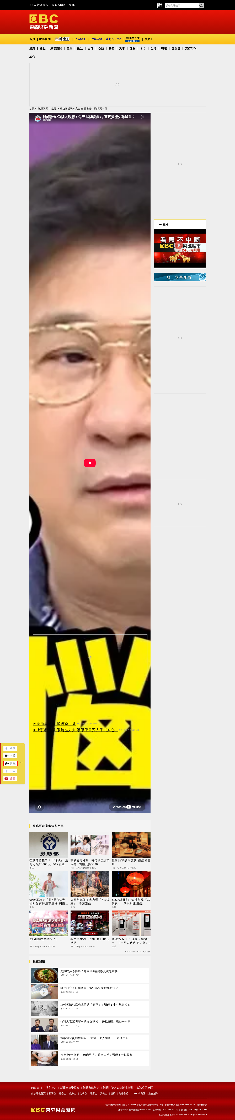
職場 (164, 48)
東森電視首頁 (38, 1093)
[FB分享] (10, 749)
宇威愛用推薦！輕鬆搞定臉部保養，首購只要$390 (90, 862)
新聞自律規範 (91, 1087)
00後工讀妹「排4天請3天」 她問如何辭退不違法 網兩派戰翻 (48, 902)
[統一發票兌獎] (180, 280)
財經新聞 (45, 39)
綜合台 (62, 1093)
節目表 (35, 1087)
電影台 (93, 1093)
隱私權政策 (202, 1104)
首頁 (32, 39)
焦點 (43, 48)
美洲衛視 (123, 1093)
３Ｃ (143, 48)
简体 (72, 4)
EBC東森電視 (39, 4)
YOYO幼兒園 (138, 1093)
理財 (133, 48)
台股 (101, 48)
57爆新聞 (96, 39)
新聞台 (52, 1093)
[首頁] (43, 21)
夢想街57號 (113, 39)
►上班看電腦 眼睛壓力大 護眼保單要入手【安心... (75, 730)
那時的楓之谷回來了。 (44, 939)
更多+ (148, 39)
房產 (112, 48)
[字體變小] (10, 765)
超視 (113, 1093)
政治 (80, 48)
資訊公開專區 (144, 1087)
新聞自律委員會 (69, 1087)
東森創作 (153, 1093)
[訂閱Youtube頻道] (10, 780)
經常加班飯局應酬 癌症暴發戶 (131, 862)
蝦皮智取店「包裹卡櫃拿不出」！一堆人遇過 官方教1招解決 (131, 941)
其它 (32, 56)
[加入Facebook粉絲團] (10, 772)
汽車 (122, 48)
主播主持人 (50, 1087)
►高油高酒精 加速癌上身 (54, 723)
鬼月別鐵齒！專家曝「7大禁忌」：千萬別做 (90, 901)
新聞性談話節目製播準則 (118, 1087)
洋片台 (104, 1093)
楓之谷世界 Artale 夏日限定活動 (90, 941)
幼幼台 (83, 1093)
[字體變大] (10, 757)
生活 (154, 48)
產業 (70, 48)
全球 (91, 48)
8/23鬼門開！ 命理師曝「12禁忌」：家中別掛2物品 (131, 901)
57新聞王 (80, 39)
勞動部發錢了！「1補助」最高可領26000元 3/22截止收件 (48, 862)
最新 (32, 48)
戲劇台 (73, 1093)
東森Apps (59, 4)
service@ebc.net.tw (198, 1109)
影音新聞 (56, 48)
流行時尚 (191, 48)
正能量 (176, 48)
